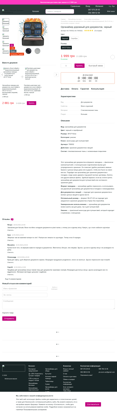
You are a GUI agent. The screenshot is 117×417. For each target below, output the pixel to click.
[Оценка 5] (32, 312)
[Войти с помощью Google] (63, 288)
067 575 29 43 (94, 10)
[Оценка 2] (21, 312)
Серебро (74, 38)
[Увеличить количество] (69, 66)
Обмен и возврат (69, 379)
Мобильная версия (10, 379)
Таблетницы (49, 381)
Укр (110, 6)
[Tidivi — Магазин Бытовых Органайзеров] (13, 368)
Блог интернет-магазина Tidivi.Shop (68, 389)
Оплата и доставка (69, 376)
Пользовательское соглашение (35, 409)
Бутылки (48, 374)
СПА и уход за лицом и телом (34, 379)
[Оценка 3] (24, 312)
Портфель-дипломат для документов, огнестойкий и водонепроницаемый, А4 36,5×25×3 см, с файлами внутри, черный (32, 89)
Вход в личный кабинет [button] (68, 370)
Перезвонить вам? (86, 375)
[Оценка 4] (28, 312)
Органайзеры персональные (34, 389)
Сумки (47, 384)
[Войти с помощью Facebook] (59, 288)
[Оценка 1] (17, 312)
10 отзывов (98, 31)
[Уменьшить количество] (62, 66)
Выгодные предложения (33, 370)
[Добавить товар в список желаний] (112, 57)
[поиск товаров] (71, 11)
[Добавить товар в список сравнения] (106, 57)
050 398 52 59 (94, 13)
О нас (65, 374)
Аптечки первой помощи (50, 377)
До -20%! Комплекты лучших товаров (36, 374)
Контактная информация (67, 383)
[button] (115, 2)
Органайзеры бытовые (33, 384)
